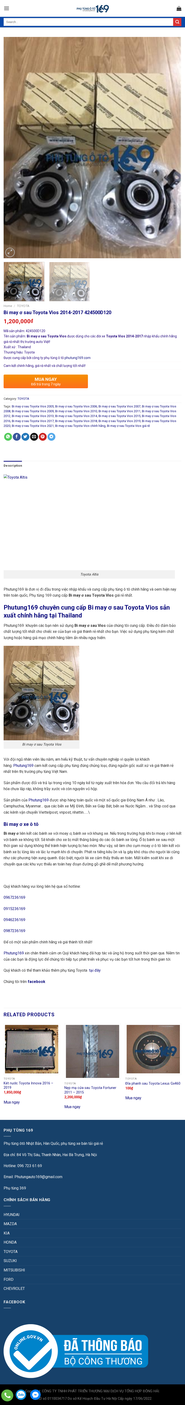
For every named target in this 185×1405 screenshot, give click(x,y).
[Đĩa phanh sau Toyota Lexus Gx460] (153, 1049)
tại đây (95, 970)
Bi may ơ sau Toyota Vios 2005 (33, 406)
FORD (8, 1279)
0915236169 (14, 908)
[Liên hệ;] (7, 1395)
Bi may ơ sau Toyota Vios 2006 (76, 406)
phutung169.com (78, 358)
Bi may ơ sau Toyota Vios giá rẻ (128, 426)
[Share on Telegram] (51, 437)
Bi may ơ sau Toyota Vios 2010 (76, 411)
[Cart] (179, 8)
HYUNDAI (12, 1214)
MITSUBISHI (14, 1270)
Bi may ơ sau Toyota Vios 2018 (76, 421)
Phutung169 (23, 765)
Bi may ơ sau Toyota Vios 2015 (119, 416)
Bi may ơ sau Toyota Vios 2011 (119, 411)
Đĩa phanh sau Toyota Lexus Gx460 (152, 1084)
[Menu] (6, 8)
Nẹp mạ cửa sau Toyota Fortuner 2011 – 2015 (90, 1090)
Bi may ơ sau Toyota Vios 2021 (33, 426)
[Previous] (13, 147)
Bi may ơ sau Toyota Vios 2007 (119, 406)
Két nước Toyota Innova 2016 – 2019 (28, 1085)
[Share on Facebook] (17, 437)
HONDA (10, 1242)
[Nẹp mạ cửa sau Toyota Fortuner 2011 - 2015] (92, 1051)
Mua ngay (12, 1102)
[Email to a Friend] (34, 437)
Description (13, 465)
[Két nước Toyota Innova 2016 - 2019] (31, 1049)
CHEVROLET (14, 1288)
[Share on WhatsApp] (8, 437)
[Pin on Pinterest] (43, 437)
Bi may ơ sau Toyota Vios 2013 (33, 416)
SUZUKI (10, 1260)
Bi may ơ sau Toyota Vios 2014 (76, 416)
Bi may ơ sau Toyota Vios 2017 (33, 421)
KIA (7, 1233)
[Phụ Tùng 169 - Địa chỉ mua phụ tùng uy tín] (92, 8)
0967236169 (14, 897)
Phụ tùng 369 (15, 1188)
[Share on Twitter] (25, 437)
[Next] (171, 147)
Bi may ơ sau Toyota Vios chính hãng (80, 426)
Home (8, 306)
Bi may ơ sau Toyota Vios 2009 (33, 411)
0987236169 (14, 931)
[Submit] (177, 22)
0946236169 (14, 919)
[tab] (13, 465)
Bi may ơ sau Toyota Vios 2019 (119, 421)
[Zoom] (10, 252)
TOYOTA (23, 306)
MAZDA (10, 1224)
